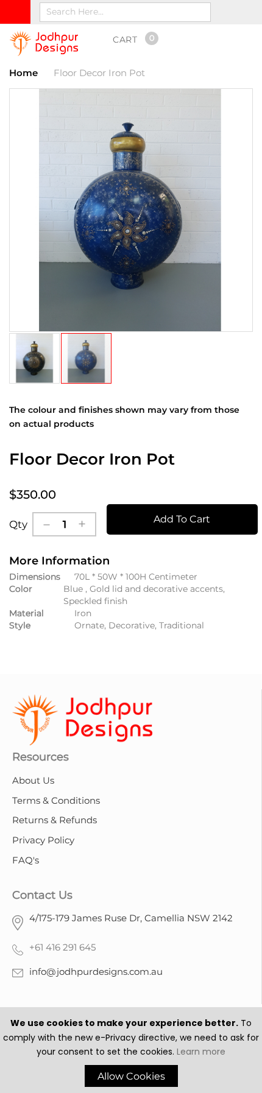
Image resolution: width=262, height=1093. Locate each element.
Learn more (201, 1052)
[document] (131, 1051)
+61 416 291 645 (62, 947)
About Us (33, 780)
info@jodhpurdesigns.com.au (96, 971)
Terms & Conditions (56, 800)
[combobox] (125, 12)
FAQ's (25, 860)
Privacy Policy (43, 840)
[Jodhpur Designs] (43, 43)
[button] (35, 358)
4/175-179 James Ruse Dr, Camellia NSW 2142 (131, 918)
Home (23, 73)
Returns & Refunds (54, 820)
